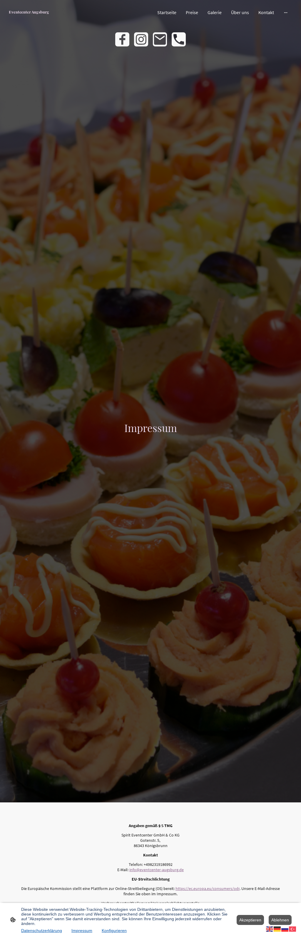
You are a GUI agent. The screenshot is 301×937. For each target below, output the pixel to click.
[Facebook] (122, 39)
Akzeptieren (250, 920)
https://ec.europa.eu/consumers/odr (207, 888)
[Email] (160, 39)
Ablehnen (280, 920)
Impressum (81, 930)
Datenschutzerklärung (41, 930)
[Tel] (179, 39)
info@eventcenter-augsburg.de (156, 869)
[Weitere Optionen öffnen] (286, 12)
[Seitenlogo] (29, 17)
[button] (270, 928)
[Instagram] (141, 39)
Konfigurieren (114, 930)
